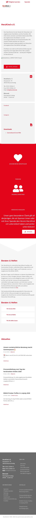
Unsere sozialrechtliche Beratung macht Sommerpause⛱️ (26, 491)
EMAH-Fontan (14, 395)
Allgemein (12, 352)
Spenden (6, 489)
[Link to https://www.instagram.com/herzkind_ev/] (17, 118)
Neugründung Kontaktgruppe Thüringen (23, 507)
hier (17, 287)
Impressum (7, 497)
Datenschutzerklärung (10, 499)
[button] (18, 308)
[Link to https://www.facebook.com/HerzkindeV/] (17, 109)
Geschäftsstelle (24, 467)
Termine (22, 465)
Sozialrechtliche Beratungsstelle (24, 470)
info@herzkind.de (12, 90)
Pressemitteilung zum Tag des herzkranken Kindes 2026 (25, 496)
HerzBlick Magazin (25, 473)
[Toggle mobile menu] (32, 6)
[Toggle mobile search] (29, 6)
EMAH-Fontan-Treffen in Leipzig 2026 (16, 393)
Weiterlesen (6, 360)
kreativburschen (29, 516)
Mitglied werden (8, 491)
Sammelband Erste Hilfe (14, 132)
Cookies (6, 500)
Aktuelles (23, 463)
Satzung (6, 493)
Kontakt (6, 495)
